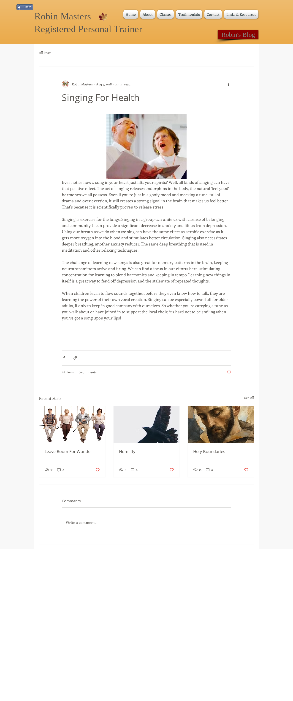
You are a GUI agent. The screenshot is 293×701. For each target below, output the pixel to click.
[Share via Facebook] (64, 358)
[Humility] (147, 424)
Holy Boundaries (209, 451)
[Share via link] (75, 358)
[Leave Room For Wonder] (72, 424)
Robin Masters (62, 16)
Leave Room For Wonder (68, 451)
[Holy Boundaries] (221, 424)
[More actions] (228, 84)
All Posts (45, 53)
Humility (127, 451)
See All (249, 397)
